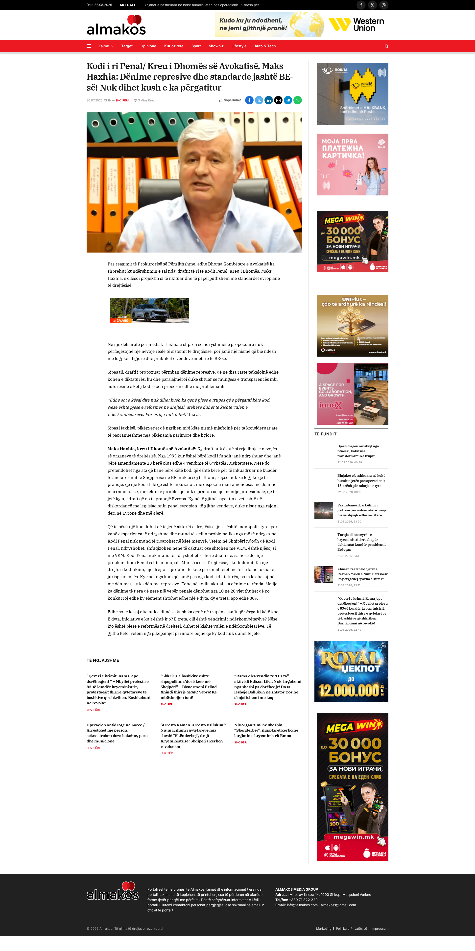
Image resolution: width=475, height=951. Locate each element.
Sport (196, 46)
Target (127, 46)
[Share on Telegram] (288, 100)
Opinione (148, 46)
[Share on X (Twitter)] (259, 100)
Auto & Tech (265, 46)
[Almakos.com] (116, 25)
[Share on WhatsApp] (297, 100)
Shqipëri (122, 100)
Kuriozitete (174, 46)
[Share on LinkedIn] (268, 100)
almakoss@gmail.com (338, 905)
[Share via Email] (278, 100)
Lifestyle (239, 46)
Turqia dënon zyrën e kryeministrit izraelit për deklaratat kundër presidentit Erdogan (361, 542)
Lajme (104, 46)
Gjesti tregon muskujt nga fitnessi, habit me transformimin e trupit (358, 451)
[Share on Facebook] (249, 100)
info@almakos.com (302, 905)
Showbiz (216, 46)
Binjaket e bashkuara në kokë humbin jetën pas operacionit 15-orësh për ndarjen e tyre (205, 5)
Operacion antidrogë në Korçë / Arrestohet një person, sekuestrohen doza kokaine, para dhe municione (117, 732)
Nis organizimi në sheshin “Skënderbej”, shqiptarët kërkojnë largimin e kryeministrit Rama (266, 730)
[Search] (386, 45)
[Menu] (89, 45)
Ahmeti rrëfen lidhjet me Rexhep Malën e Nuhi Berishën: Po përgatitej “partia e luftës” (362, 574)
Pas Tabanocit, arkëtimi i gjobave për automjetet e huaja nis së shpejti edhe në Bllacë (362, 510)
